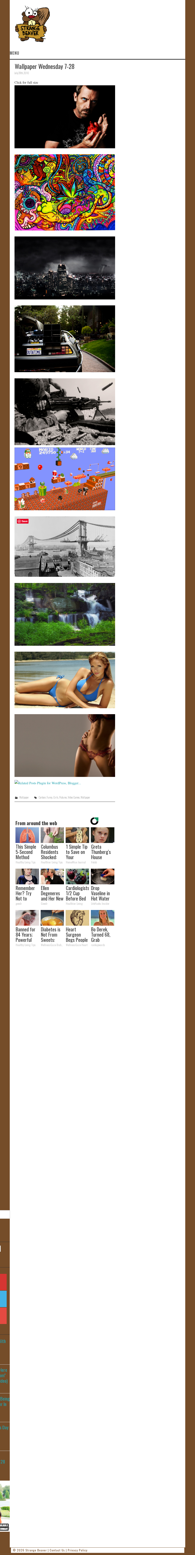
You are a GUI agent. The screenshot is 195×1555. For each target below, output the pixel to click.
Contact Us (57, 1550)
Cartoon (42, 797)
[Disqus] (65, 1016)
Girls (55, 797)
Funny (49, 797)
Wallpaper (24, 797)
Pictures (63, 797)
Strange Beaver (36, 1550)
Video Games (74, 797)
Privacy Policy (78, 1550)
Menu (14, 53)
